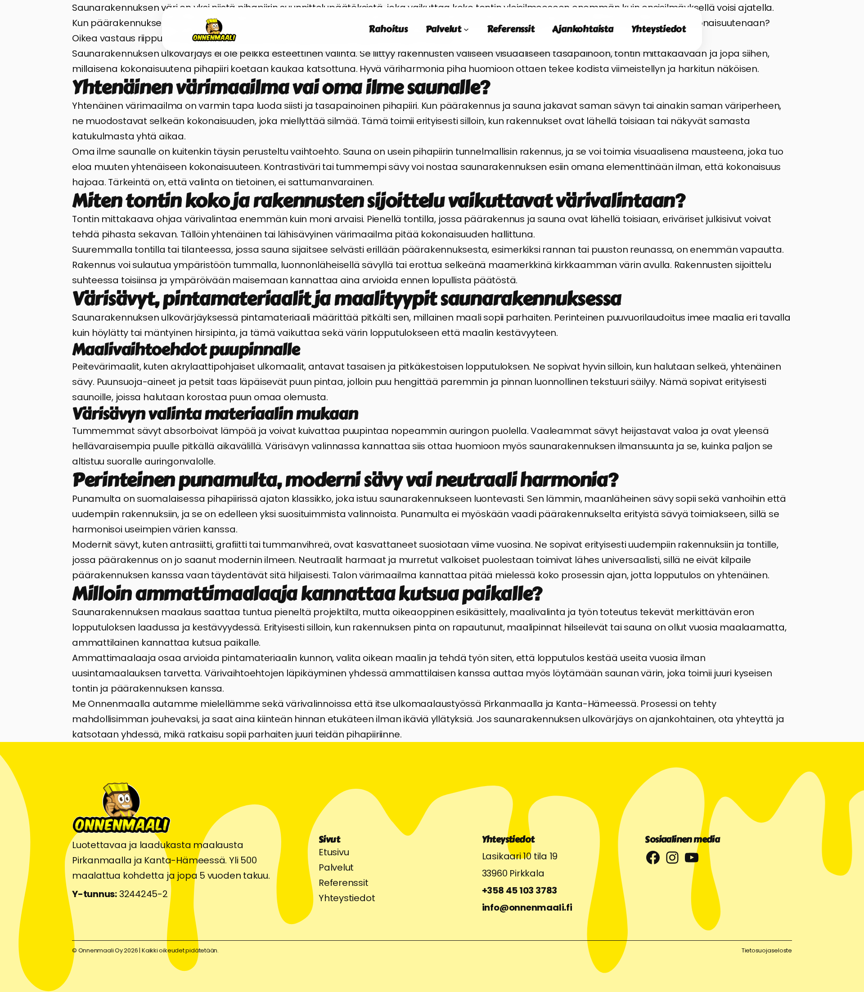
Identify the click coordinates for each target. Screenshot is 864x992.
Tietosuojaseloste (767, 950)
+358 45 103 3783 (519, 890)
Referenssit (344, 882)
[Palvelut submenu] (466, 29)
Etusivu (334, 852)
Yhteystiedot (347, 898)
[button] (11, 496)
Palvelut (336, 867)
